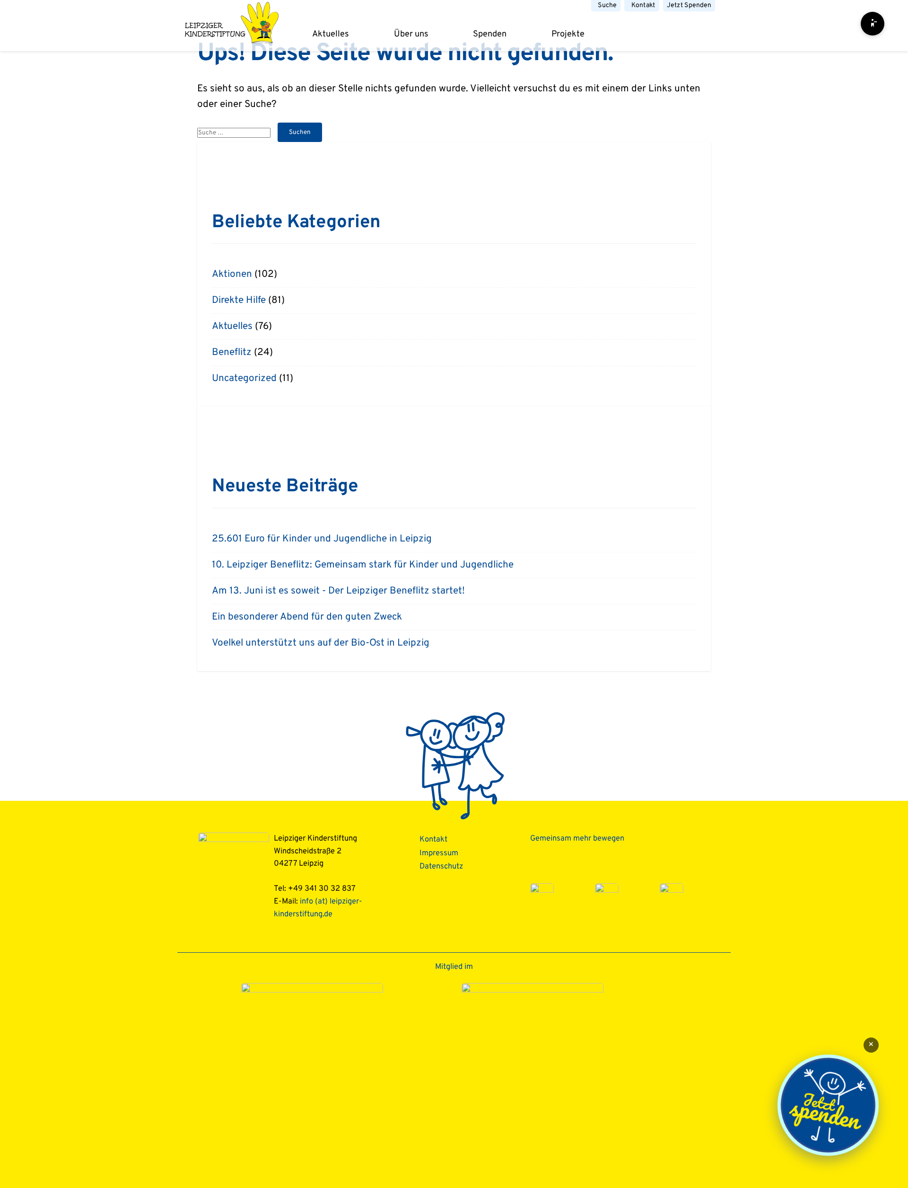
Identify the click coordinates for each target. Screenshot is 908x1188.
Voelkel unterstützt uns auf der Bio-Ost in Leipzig (320, 643)
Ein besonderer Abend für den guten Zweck (307, 617)
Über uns (411, 34)
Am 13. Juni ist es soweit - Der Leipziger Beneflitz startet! (338, 591)
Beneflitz (232, 352)
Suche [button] (607, 5)
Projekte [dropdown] (568, 34)
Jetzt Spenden (689, 5)
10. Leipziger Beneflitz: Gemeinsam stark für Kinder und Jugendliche (363, 565)
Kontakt (643, 5)
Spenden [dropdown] (489, 34)
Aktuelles (330, 34)
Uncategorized (244, 378)
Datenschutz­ (441, 866)
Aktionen (232, 274)
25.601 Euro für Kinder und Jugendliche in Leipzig (322, 539)
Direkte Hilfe (239, 300)
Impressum (438, 853)
